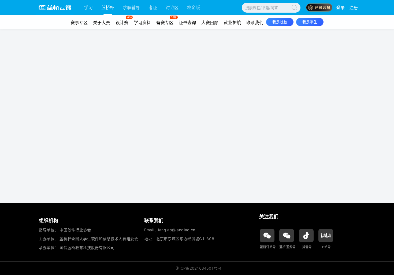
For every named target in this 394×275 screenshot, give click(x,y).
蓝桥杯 (107, 7)
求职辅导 (131, 7)
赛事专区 (79, 22)
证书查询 (187, 22)
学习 (88, 7)
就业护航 (232, 22)
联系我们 (254, 22)
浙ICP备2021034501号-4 (198, 268)
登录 (340, 7)
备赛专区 (164, 22)
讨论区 (172, 7)
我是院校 (279, 22)
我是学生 (309, 22)
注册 (353, 7)
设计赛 (122, 22)
